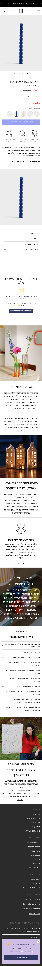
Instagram (35, 883)
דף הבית (5, 78)
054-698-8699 (34, 914)
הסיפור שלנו (35, 823)
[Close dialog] (38, 941)
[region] (21, 540)
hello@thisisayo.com (31, 904)
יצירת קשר (36, 827)
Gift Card (36, 814)
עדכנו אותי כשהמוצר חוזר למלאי (21, 122)
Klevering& (33, 85)
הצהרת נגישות (35, 855)
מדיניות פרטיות (34, 859)
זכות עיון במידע (34, 867)
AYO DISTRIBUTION (32, 831)
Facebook (35, 879)
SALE (10, 3)
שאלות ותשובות (34, 847)
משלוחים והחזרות (33, 843)
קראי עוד (20, 800)
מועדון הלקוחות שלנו (32, 818)
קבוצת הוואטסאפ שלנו (31, 888)
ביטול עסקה (35, 851)
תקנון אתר (36, 863)
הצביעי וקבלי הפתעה (21, 957)
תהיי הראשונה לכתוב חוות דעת (21, 311)
